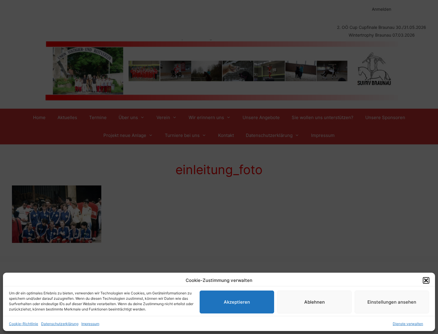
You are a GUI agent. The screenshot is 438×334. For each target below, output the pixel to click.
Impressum (90, 323)
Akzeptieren (237, 302)
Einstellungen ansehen (391, 302)
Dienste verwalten (408, 323)
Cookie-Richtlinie (23, 323)
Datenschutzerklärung (59, 323)
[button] (426, 280)
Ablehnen (314, 302)
